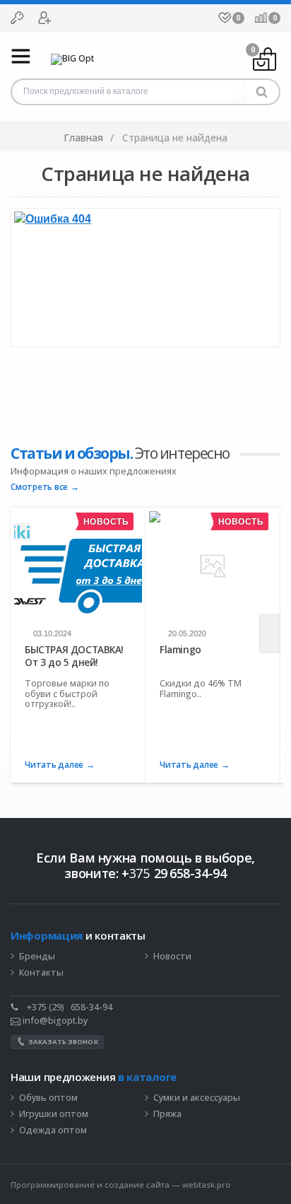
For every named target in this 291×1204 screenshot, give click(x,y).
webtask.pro (206, 1184)
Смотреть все (39, 487)
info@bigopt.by (54, 1021)
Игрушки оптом (53, 1114)
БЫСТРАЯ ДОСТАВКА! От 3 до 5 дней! (74, 655)
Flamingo (180, 649)
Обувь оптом (48, 1098)
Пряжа (167, 1114)
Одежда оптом (53, 1130)
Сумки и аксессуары (196, 1098)
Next (269, 633)
